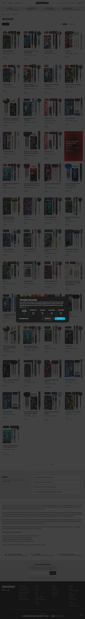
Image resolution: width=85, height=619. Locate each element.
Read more (26, 307)
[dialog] (42, 309)
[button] (24, 318)
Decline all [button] (48, 318)
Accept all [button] (60, 318)
